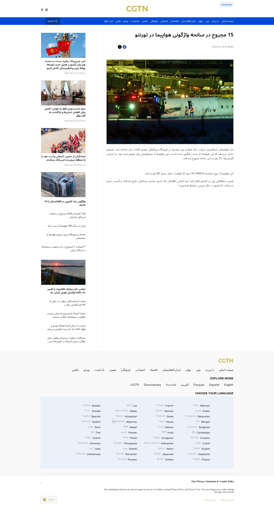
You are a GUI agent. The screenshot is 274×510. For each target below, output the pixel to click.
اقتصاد (153, 369)
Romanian (126, 454)
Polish (130, 437)
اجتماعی (140, 369)
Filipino (201, 459)
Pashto (130, 448)
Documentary (152, 384)
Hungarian (163, 437)
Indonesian (158, 443)
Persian (128, 432)
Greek (165, 416)
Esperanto (199, 454)
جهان (188, 369)
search (51, 21)
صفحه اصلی (226, 369)
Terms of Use (210, 500)
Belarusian (198, 416)
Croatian (200, 437)
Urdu (95, 448)
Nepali (130, 427)
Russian (127, 459)
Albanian (201, 405)
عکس (75, 369)
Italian (165, 448)
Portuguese (125, 443)
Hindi (167, 432)
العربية (185, 384)
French (165, 405)
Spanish (92, 416)
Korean (165, 459)
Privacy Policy (227, 500)
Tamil (94, 427)
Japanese (163, 454)
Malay (126, 411)
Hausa (166, 421)
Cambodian (201, 432)
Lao (132, 405)
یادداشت (99, 369)
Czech (203, 443)
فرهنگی (125, 369)
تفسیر (112, 369)
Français (198, 384)
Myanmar (124, 421)
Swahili (91, 421)
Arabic (202, 411)
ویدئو (87, 369)
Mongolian (126, 416)
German (164, 411)
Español (214, 384)
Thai (95, 432)
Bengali (203, 421)
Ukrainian (89, 443)
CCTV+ (134, 384)
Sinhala (93, 411)
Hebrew (165, 427)
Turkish (93, 437)
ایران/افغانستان (171, 369)
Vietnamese (88, 454)
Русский (171, 384)
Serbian (92, 405)
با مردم (210, 369)
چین (198, 369)
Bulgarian (199, 427)
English (228, 384)
